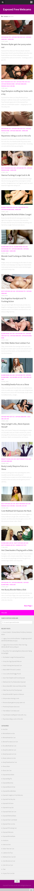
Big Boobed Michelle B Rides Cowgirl (16, 214)
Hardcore (11, 39)
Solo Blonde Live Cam (16, 377)
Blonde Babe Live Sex (7, 246)
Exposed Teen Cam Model (10, 820)
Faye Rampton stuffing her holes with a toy (14, 715)
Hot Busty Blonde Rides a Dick (13, 589)
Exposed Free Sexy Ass (18, 37)
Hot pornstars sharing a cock (11, 698)
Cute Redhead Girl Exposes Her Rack (16, 511)
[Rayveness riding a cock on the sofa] (17, 118)
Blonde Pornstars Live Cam (9, 207)
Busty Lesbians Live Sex (8, 545)
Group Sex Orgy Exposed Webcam (12, 661)
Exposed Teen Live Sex (9, 824)
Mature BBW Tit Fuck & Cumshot (11, 669)
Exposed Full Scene (8, 803)
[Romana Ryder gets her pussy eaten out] (17, 27)
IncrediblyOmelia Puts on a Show (15, 384)
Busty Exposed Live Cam (8, 291)
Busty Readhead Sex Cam (8, 82)
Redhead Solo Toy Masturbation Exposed (14, 682)
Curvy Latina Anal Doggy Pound (12, 674)
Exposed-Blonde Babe (7, 209)
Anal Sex (5, 729)
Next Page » (28, 606)
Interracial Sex (7, 844)
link (32, 863)
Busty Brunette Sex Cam (24, 459)
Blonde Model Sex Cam (20, 246)
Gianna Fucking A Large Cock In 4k (15, 175)
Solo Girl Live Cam (21, 506)
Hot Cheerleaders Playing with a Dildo (17, 550)
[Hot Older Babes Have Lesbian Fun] (17, 323)
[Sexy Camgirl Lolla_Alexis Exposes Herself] (17, 407)
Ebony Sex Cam (7, 770)
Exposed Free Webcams (17, 9)
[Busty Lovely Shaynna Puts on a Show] (17, 449)
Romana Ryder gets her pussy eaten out (14, 702)
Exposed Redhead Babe (8, 84)
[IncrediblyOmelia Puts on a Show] (17, 365)
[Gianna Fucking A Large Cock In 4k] (17, 158)
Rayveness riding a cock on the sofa (16, 135)
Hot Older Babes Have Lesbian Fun (15, 343)
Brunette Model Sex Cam (8, 459)
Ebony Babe (6, 766)
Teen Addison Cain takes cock (11, 711)
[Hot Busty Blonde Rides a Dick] (17, 572)
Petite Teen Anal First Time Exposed (12, 690)
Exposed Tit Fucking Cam (10, 828)
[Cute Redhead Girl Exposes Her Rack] (17, 494)
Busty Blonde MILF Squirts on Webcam (13, 694)
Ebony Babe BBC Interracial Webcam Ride (14, 686)
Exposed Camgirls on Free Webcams (13, 795)
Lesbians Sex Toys (21, 545)
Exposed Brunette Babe (9, 791)
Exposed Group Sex (8, 807)
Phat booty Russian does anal (11, 706)
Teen (4, 869)
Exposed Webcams (21, 84)
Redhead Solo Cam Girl (8, 86)
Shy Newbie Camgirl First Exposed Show (14, 657)
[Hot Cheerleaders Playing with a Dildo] (17, 533)
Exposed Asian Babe (8, 774)
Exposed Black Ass (8, 783)
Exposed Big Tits (6, 37)
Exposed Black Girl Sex (9, 787)
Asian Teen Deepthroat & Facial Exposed (14, 678)
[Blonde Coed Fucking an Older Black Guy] (17, 237)
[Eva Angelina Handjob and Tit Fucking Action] (17, 281)
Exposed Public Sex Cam (9, 811)
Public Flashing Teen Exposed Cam (12, 665)
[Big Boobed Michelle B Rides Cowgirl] (17, 197)
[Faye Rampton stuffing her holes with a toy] (17, 72)
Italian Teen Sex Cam (8, 848)
